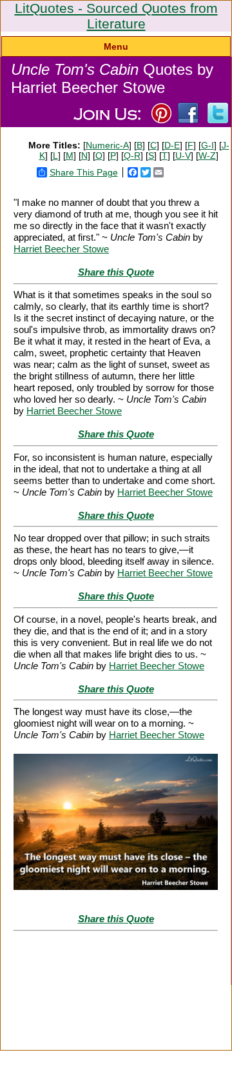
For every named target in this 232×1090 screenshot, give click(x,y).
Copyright (91, 1016)
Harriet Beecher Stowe (61, 248)
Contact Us (150, 1000)
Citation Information (43, 992)
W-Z (207, 155)
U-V (183, 155)
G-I (207, 145)
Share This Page (84, 172)
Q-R (132, 155)
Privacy (107, 1000)
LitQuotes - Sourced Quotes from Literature (116, 16)
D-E (172, 145)
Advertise (200, 992)
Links (72, 1000)
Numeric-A (107, 145)
